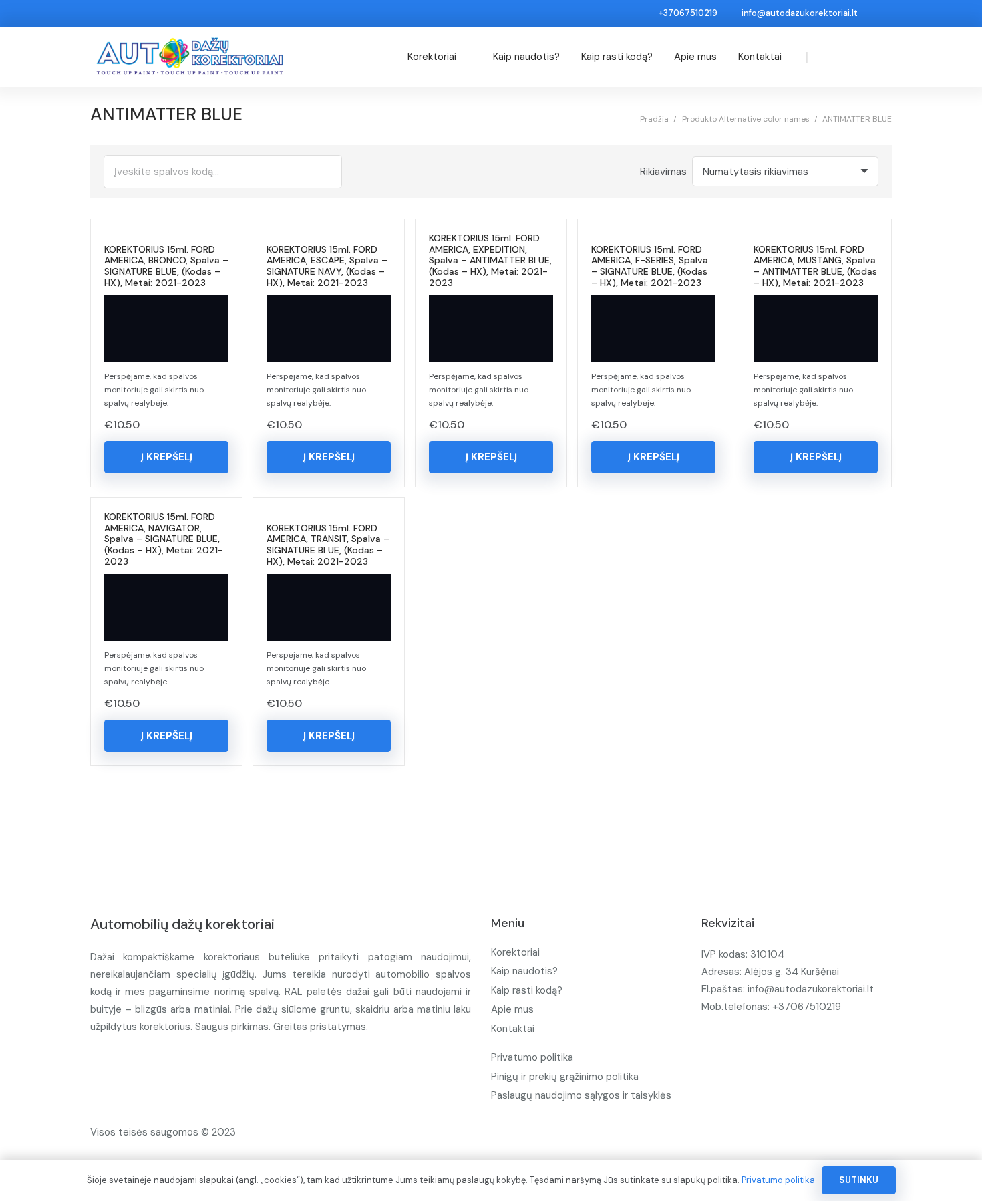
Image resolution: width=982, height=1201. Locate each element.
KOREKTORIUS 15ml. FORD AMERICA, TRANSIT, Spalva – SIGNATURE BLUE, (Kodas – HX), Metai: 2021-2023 (328, 544)
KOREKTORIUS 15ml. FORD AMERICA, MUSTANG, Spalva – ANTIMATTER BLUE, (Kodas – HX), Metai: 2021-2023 (815, 266)
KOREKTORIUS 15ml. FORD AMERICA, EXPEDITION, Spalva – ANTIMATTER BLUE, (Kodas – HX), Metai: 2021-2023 (490, 260)
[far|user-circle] (859, 56)
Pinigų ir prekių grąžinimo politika (565, 1076)
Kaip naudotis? (524, 971)
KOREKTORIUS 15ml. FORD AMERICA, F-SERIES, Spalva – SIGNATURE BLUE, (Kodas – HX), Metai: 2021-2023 (649, 266)
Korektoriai (515, 952)
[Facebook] (882, 13)
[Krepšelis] (879, 57)
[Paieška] (835, 57)
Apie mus (512, 1009)
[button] (166, 457)
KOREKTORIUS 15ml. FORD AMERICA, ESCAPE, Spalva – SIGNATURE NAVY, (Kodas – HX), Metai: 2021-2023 (327, 266)
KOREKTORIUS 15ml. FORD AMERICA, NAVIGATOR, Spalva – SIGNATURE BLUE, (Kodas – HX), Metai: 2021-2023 (163, 539)
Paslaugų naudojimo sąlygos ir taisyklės (581, 1095)
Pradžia (654, 119)
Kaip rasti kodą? (526, 990)
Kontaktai (512, 1028)
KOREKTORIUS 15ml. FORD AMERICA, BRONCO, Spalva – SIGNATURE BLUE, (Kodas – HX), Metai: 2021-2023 (166, 266)
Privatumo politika (532, 1057)
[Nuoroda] (189, 56)
